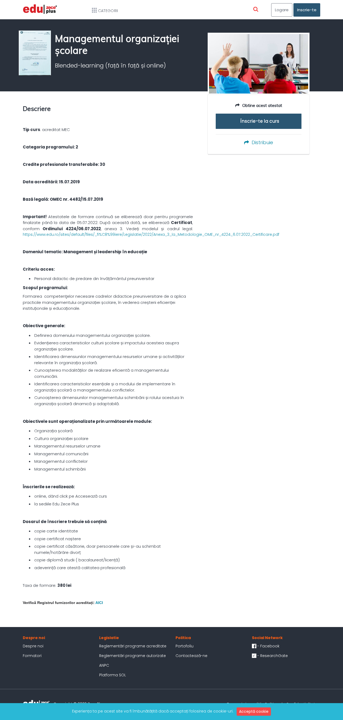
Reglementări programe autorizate (132, 655)
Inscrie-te (306, 10)
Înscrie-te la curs (258, 121)
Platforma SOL (112, 675)
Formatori (32, 655)
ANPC (104, 665)
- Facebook (267, 646)
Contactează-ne (191, 655)
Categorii (108, 10)
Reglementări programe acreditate (132, 646)
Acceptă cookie (254, 711)
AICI (99, 602)
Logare (282, 10)
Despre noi (33, 646)
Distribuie (262, 142)
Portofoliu (184, 646)
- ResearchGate (272, 655)
